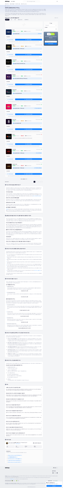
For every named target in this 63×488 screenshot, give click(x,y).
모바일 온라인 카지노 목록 (24, 290)
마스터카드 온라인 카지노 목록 (24, 316)
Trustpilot (55, 480)
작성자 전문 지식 (18, 443)
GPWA (14, 480)
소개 (11, 1)
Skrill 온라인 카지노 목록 (24, 322)
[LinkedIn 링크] (57, 473)
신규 (11, 19)
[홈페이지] (7, 1)
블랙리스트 (20, 19)
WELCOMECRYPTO (38, 108)
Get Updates (51, 43)
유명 (15, 19)
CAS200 (40, 33)
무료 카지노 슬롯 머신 (37, 270)
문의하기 (14, 1)
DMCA (18, 480)
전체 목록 (26, 19)
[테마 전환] (57, 1)
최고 (7, 19)
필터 (51, 23)
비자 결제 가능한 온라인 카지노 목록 (24, 310)
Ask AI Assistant (10, 39)
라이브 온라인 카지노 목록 (24, 296)
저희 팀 (7, 209)
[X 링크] (55, 473)
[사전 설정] (51, 29)
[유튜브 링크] (53, 473)
